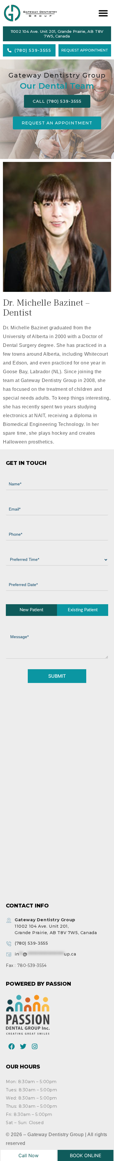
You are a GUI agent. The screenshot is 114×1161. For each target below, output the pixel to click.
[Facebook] (12, 1046)
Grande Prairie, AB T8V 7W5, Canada (56, 926)
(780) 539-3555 (31, 943)
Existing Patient (83, 610)
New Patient (31, 610)
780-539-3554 (32, 965)
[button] (102, 13)
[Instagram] (35, 1046)
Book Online (85, 1155)
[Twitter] (23, 1046)
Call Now (28, 1155)
